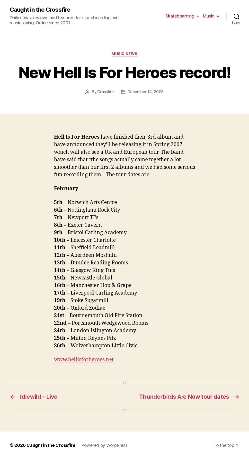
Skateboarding (180, 15)
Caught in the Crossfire (40, 10)
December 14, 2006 (146, 91)
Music (208, 15)
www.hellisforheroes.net (84, 359)
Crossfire (105, 91)
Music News (124, 54)
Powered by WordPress (104, 445)
